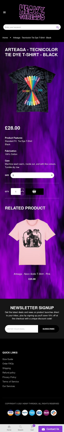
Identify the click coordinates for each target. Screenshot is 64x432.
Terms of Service (10, 381)
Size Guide (7, 359)
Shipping (6, 368)
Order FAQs (8, 363)
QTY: (7, 191)
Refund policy (8, 372)
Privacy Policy (9, 377)
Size (7, 175)
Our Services (8, 386)
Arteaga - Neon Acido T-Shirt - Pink (32, 273)
